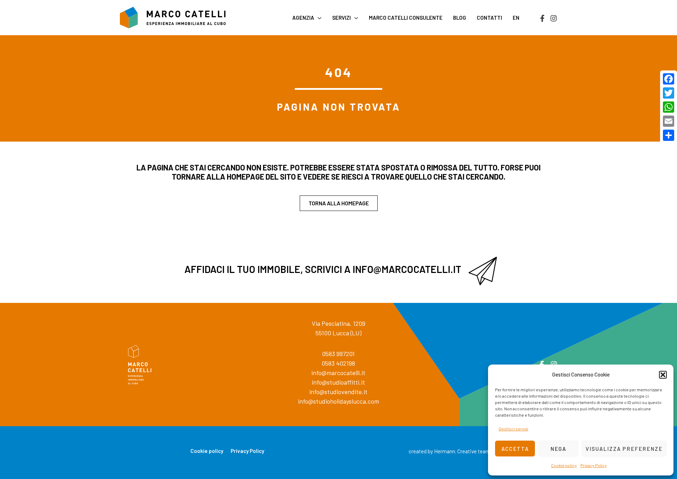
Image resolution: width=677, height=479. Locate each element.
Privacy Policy (593, 465)
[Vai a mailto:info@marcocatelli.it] (338, 271)
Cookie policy (564, 465)
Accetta (515, 449)
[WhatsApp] (668, 107)
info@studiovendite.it (338, 392)
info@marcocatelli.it (338, 373)
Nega (558, 449)
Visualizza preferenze (624, 449)
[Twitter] (668, 93)
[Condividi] (668, 135)
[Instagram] (553, 18)
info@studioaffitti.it (338, 382)
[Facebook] (542, 18)
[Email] (668, 121)
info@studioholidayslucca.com (338, 401)
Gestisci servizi (513, 428)
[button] (662, 374)
